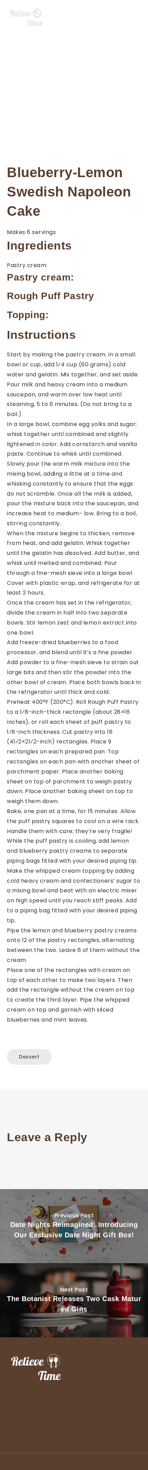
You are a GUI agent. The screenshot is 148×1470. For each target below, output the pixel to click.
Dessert (29, 1056)
